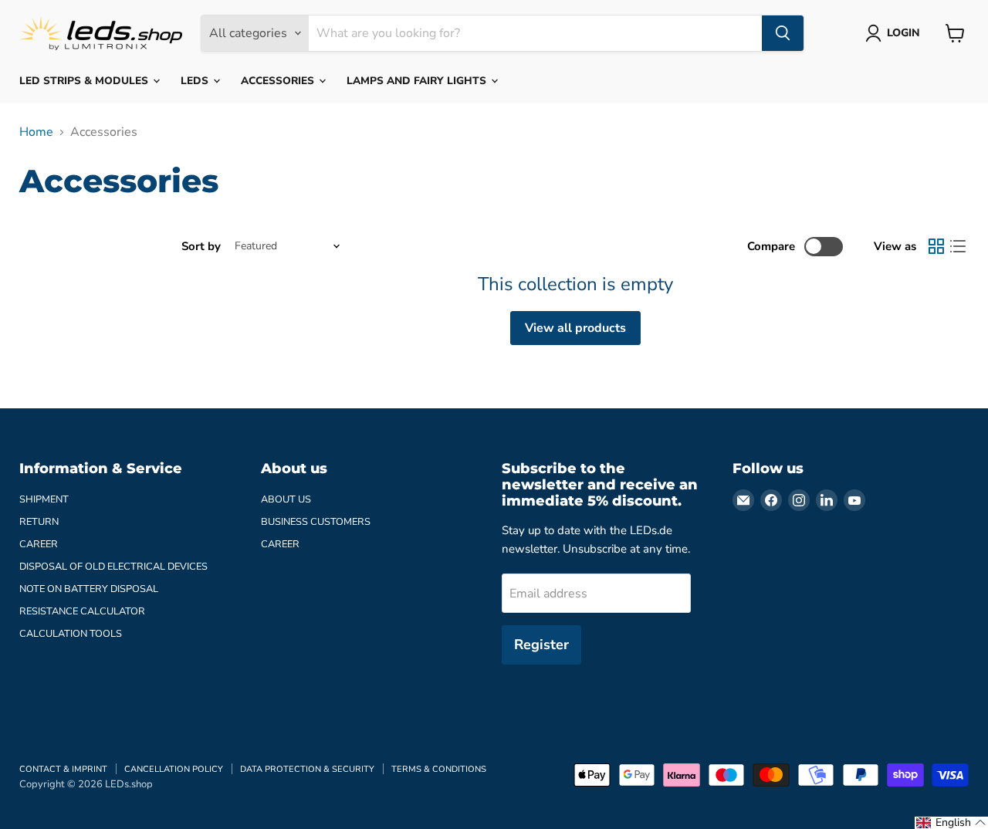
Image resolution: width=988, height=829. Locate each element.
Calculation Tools (70, 634)
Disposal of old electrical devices (113, 567)
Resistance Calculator (82, 611)
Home (36, 132)
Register (541, 644)
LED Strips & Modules (85, 80)
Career (38, 544)
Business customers (315, 522)
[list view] (958, 246)
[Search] (783, 33)
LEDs (196, 80)
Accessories (279, 80)
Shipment (44, 499)
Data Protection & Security (307, 769)
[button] (951, 823)
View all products (575, 328)
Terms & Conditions (438, 769)
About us (286, 499)
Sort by (201, 246)
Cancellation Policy (173, 769)
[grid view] (936, 246)
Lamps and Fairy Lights (418, 80)
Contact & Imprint (63, 769)
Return (39, 522)
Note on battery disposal (88, 589)
